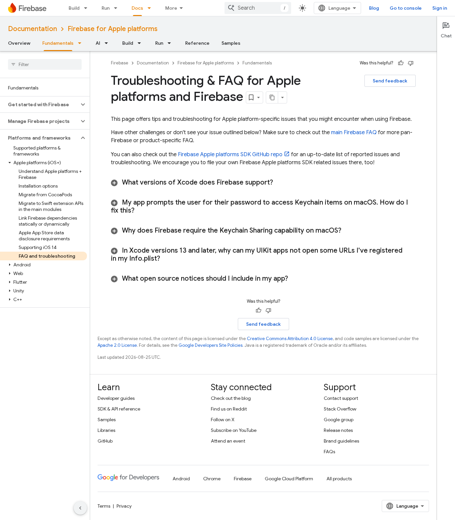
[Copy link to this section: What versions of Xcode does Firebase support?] (281, 183)
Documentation (32, 29)
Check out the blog (231, 398)
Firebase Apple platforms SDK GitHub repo (230, 154)
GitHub (105, 441)
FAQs (329, 452)
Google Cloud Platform (289, 479)
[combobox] (258, 8)
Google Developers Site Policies (210, 345)
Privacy (124, 506)
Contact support (341, 398)
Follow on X (222, 420)
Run (106, 8)
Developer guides (116, 398)
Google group (338, 420)
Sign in (439, 8)
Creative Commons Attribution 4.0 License (290, 338)
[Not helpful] (411, 63)
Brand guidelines (341, 441)
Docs (137, 8)
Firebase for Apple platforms (113, 29)
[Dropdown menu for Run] (118, 8)
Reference (197, 43)
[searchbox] (45, 64)
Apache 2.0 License (117, 345)
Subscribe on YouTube (233, 430)
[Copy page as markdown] (272, 97)
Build (74, 8)
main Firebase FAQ (354, 132)
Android (181, 479)
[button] (39, 104)
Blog (374, 8)
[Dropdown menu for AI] (108, 43)
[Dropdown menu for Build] (88, 8)
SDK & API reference (119, 409)
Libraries (106, 430)
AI (98, 43)
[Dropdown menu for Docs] (151, 8)
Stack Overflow (340, 409)
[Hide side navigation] (80, 508)
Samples (231, 43)
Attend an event (228, 441)
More (171, 8)
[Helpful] (401, 63)
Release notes (338, 430)
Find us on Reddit (229, 409)
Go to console (406, 8)
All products (339, 479)
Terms (104, 506)
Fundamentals (58, 43)
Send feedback (390, 81)
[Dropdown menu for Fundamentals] (82, 43)
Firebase (119, 63)
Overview (19, 43)
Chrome (212, 479)
